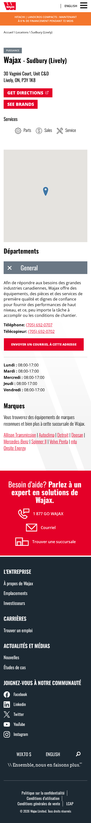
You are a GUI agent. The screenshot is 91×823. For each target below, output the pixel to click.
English (71, 6)
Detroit (62, 434)
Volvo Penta (59, 441)
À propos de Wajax (18, 583)
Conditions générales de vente (38, 803)
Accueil (8, 32)
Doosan (77, 434)
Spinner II (39, 441)
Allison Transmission (20, 434)
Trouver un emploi (18, 630)
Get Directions (25, 93)
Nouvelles (11, 657)
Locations (22, 32)
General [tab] (29, 267)
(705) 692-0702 (41, 331)
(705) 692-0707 (39, 325)
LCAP (70, 803)
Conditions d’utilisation (43, 798)
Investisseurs (14, 603)
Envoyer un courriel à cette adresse (43, 344)
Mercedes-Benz (16, 441)
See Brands (20, 104)
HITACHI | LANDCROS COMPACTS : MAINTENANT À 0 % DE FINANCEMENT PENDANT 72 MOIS (46, 19)
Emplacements (15, 593)
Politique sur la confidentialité (43, 793)
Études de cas (15, 667)
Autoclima (46, 434)
